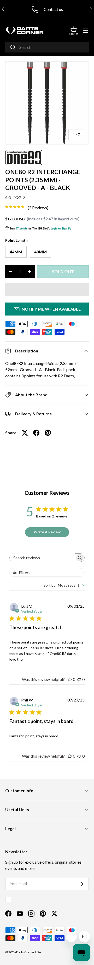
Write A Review (47, 532)
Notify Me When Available (51, 308)
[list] (47, 103)
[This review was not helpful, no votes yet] (79, 679)
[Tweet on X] (25, 432)
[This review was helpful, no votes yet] (70, 679)
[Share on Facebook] (36, 432)
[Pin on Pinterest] (48, 432)
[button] (73, 30)
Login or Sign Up (61, 229)
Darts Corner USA (28, 952)
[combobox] (47, 47)
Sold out (63, 271)
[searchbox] (42, 557)
